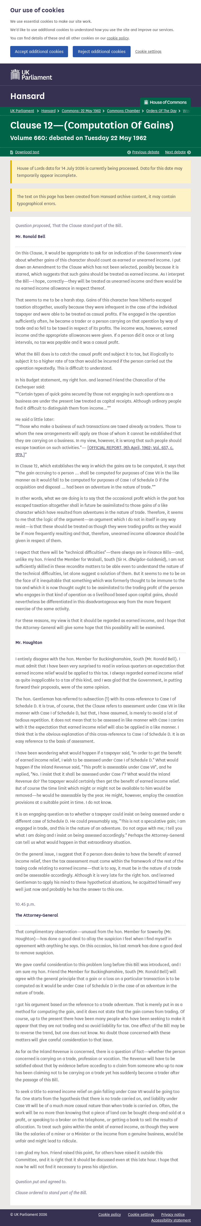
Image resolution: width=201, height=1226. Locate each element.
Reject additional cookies (101, 51)
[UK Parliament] (31, 74)
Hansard (27, 96)
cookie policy (118, 38)
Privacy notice (173, 1214)
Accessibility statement (171, 1220)
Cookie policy (109, 1214)
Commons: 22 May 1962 (81, 111)
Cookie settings (148, 51)
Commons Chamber (123, 111)
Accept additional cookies (39, 51)
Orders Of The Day (161, 111)
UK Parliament (22, 111)
